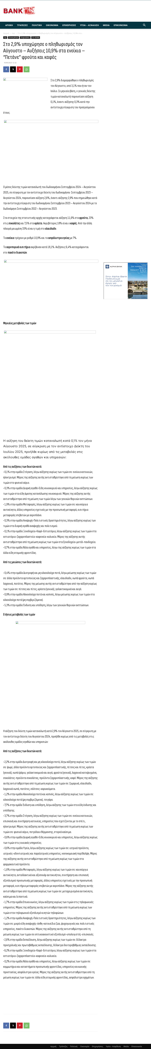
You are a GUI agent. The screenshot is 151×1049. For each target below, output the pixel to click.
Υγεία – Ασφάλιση (89, 25)
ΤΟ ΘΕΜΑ (35, 37)
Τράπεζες (22, 25)
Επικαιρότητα (13, 37)
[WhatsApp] (26, 69)
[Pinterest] (20, 69)
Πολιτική (37, 25)
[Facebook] (6, 69)
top (13, 33)
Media (106, 25)
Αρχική (9, 25)
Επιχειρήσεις (69, 25)
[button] (144, 25)
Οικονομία (52, 25)
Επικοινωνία (121, 25)
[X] (13, 69)
